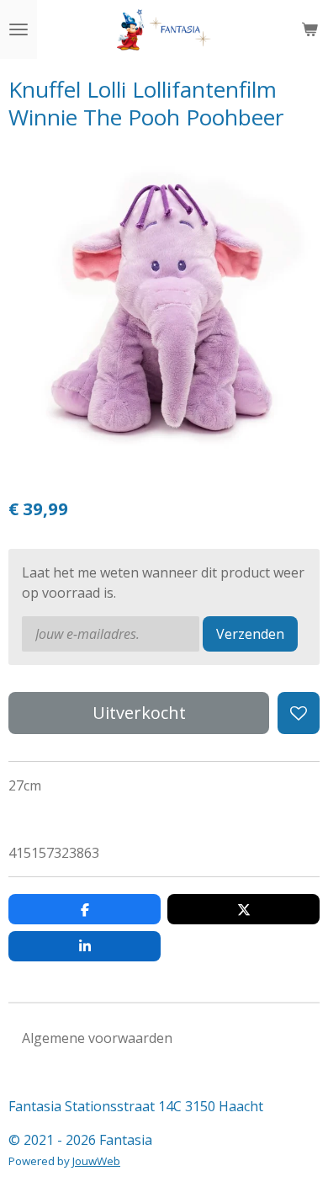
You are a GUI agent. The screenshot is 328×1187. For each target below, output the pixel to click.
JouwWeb (96, 1160)
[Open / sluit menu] (18, 29)
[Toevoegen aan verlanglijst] (299, 713)
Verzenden (250, 634)
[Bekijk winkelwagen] (309, 29)
